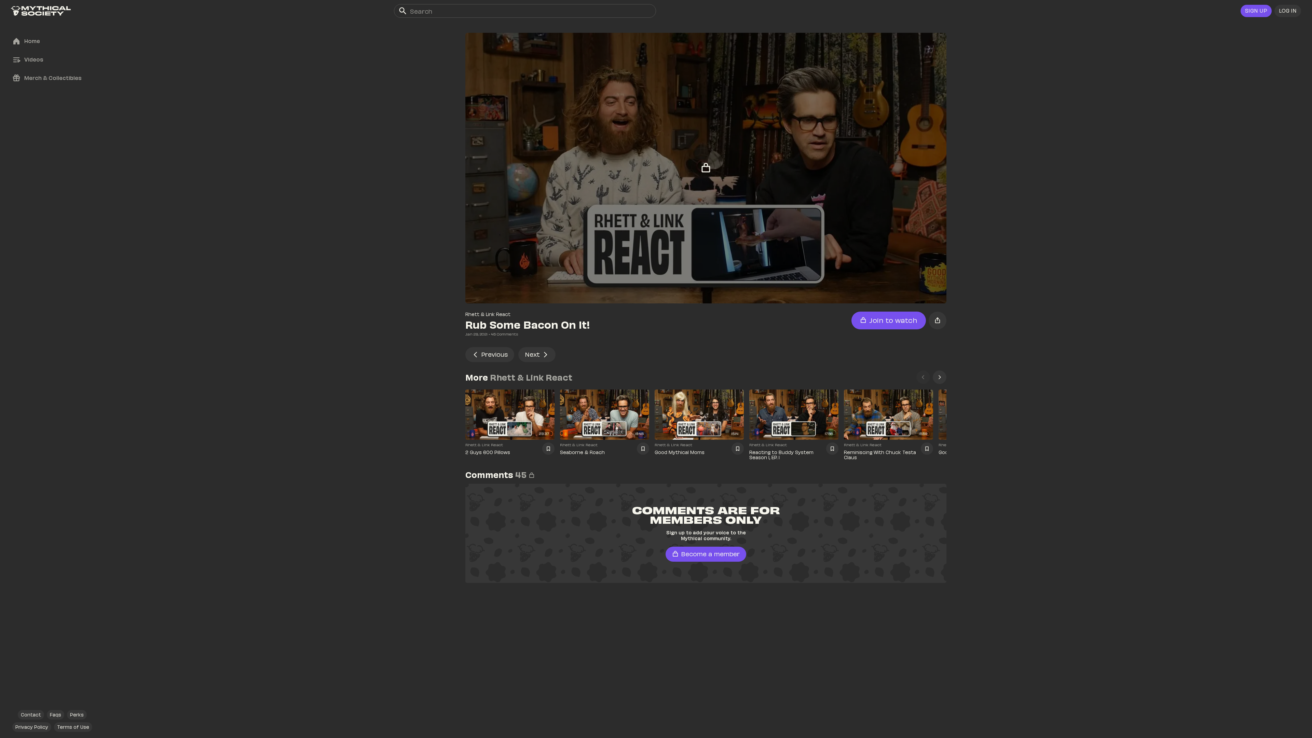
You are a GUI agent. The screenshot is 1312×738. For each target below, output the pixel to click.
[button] (1287, 11)
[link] (41, 11)
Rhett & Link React (487, 314)
